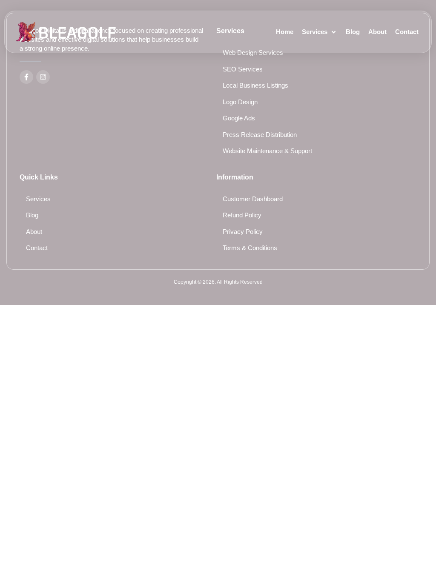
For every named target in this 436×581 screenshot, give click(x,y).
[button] (319, 32)
